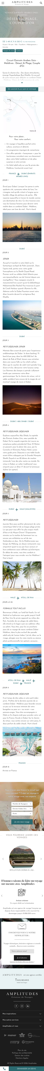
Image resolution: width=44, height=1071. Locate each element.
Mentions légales (22, 1058)
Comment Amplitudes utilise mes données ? (22, 962)
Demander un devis (26, 1069)
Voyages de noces (8, 50)
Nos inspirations (9, 1014)
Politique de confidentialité (22, 1053)
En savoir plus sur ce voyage (22, 89)
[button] (4, 1068)
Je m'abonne (22, 958)
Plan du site (22, 1050)
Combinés (19, 50)
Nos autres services (10, 1020)
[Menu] (3, 3)
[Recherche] (41, 3)
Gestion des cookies (22, 1055)
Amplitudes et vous (10, 1026)
